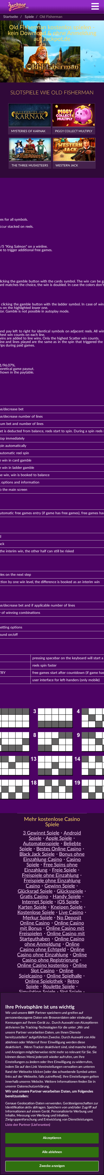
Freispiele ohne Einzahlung (50, 875)
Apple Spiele (59, 838)
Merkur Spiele (38, 917)
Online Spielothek (44, 981)
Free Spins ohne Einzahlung (50, 868)
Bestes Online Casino (58, 849)
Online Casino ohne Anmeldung (54, 942)
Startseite (10, 17)
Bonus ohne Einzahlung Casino (54, 857)
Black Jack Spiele (37, 854)
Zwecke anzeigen (52, 1166)
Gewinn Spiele (59, 886)
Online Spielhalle (64, 976)
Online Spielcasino (46, 973)
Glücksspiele (70, 891)
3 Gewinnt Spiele (41, 833)
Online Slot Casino (59, 968)
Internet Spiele (37, 902)
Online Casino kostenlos (42, 965)
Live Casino (71, 912)
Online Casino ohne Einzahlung (50, 952)
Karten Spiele (32, 907)
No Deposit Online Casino (50, 920)
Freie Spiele (64, 870)
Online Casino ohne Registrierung (54, 958)
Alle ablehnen (52, 1152)
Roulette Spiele (59, 986)
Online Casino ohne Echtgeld (50, 947)
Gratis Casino (34, 896)
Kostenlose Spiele (36, 912)
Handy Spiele (67, 896)
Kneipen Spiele (67, 907)
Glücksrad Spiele (35, 891)
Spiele (29, 17)
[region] (52, 1083)
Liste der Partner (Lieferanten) (27, 1125)
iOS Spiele (68, 902)
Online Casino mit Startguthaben (52, 936)
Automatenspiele (41, 843)
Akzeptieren (52, 1138)
